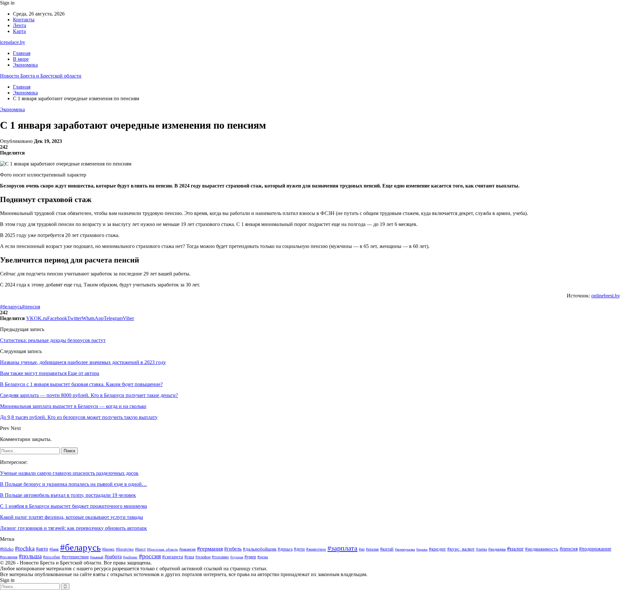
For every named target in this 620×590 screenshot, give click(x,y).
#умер (250, 556)
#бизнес (108, 549)
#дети (299, 549)
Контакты (24, 19)
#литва (481, 549)
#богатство (125, 549)
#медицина (497, 549)
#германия (210, 548)
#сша (189, 556)
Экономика (25, 65)
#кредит (437, 549)
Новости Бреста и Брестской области (40, 76)
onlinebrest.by (605, 295)
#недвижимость (541, 549)
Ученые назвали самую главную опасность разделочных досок (69, 473)
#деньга (285, 549)
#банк (54, 549)
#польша (30, 556)
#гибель (233, 549)
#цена (262, 557)
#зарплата (342, 548)
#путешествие (75, 556)
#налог (515, 548)
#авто (42, 549)
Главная (21, 53)
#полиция (8, 557)
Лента (19, 25)
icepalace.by (12, 42)
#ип (362, 549)
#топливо (220, 556)
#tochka (25, 548)
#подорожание (595, 549)
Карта (19, 31)
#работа (113, 556)
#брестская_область (162, 549)
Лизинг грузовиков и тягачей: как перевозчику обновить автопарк (73, 528)
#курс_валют (461, 549)
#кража (422, 549)
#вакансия (187, 549)
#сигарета (172, 556)
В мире (21, 59)
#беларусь (11, 306)
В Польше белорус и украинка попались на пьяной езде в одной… (73, 484)
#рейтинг (130, 557)
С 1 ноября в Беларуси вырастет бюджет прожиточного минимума (73, 506)
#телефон (203, 557)
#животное (316, 549)
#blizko (7, 549)
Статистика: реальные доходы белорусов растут (53, 340)
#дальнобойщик (259, 549)
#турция (236, 557)
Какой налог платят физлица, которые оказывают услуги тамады (71, 517)
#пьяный (96, 557)
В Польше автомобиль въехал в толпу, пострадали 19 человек (68, 495)
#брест (140, 549)
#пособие (51, 556)
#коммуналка (405, 549)
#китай (387, 549)
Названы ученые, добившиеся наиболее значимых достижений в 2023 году (83, 362)
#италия (372, 549)
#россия (150, 556)
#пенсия (31, 306)
